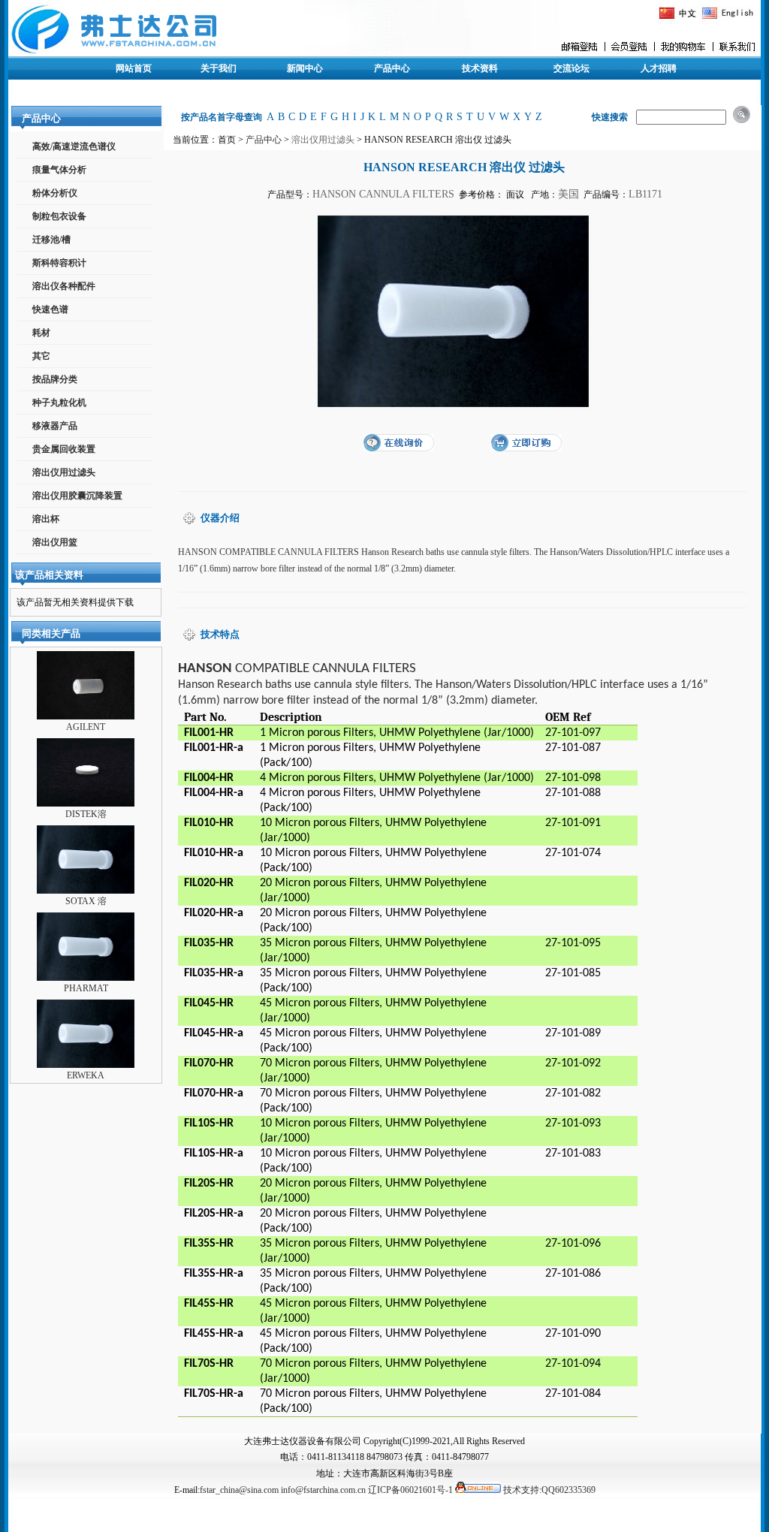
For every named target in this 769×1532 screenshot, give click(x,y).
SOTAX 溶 (86, 901)
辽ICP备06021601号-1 (410, 1490)
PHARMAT (86, 988)
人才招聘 (659, 68)
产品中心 (392, 68)
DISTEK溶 (86, 814)
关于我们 (219, 68)
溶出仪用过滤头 (322, 139)
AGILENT (85, 727)
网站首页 (134, 68)
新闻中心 (305, 68)
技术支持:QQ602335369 (549, 1490)
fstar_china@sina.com (239, 1490)
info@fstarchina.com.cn (323, 1490)
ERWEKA (85, 1075)
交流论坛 (571, 68)
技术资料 (480, 68)
